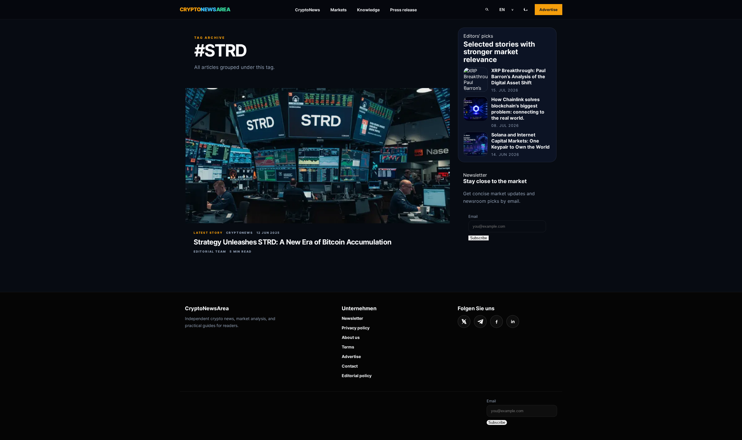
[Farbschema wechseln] (525, 9)
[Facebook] (496, 321)
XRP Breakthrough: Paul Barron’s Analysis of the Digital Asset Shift (518, 76)
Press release (403, 9)
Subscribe (478, 238)
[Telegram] (480, 321)
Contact (350, 366)
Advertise (548, 9)
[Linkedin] (512, 321)
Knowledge (368, 9)
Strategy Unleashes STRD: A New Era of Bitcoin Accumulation (292, 242)
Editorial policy (357, 375)
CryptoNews (307, 9)
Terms (348, 346)
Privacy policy (356, 327)
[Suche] (486, 9)
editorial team (210, 251)
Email (473, 216)
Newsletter (352, 318)
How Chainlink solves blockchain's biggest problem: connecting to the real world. (517, 109)
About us (351, 337)
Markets (338, 9)
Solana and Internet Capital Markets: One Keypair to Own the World (520, 141)
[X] (464, 321)
